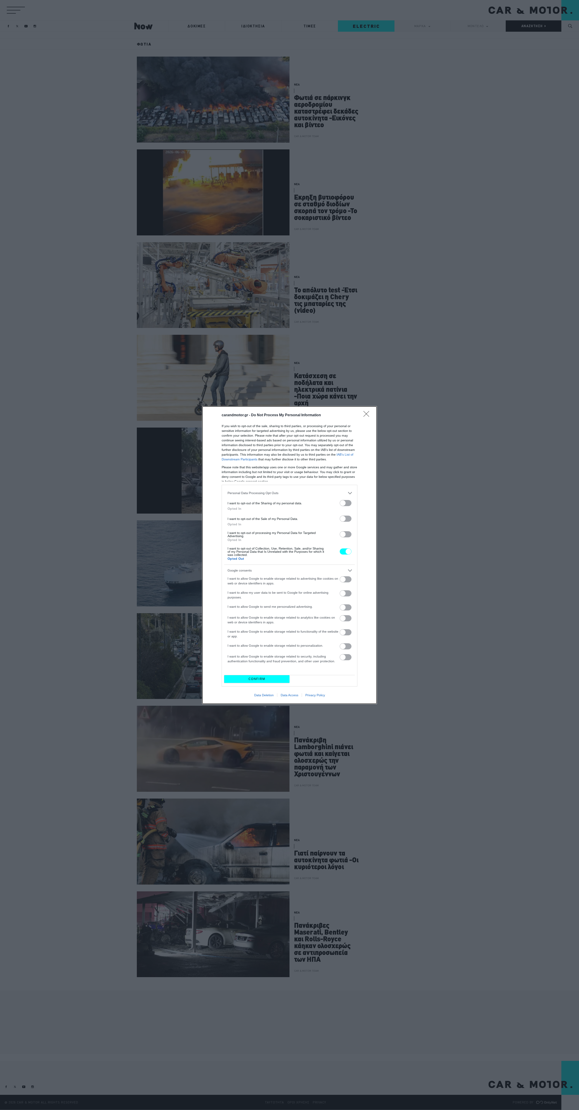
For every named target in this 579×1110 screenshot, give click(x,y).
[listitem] (289, 493)
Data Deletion (264, 695)
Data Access (289, 695)
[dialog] (289, 555)
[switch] (345, 503)
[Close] (367, 415)
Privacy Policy (315, 695)
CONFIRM (257, 679)
